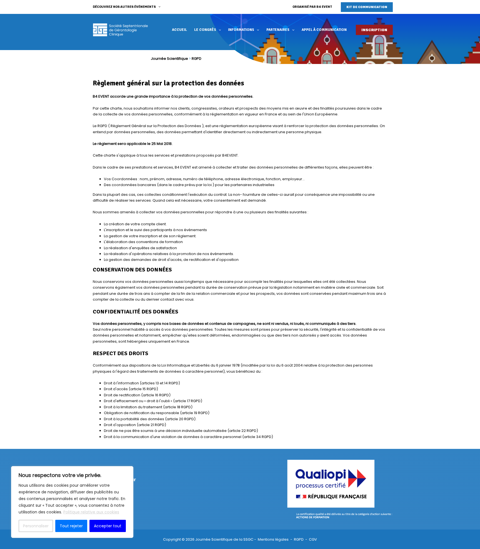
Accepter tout (107, 526)
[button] (158, 7)
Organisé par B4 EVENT (312, 7)
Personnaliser (36, 526)
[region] (72, 502)
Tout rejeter (71, 526)
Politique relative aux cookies (91, 512)
